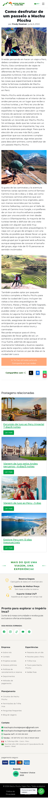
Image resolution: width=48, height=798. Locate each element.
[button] (43, 3)
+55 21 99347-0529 (31, 738)
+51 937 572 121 (17, 738)
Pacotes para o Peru (35, 657)
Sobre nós (7, 652)
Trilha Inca (31, 661)
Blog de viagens (9, 715)
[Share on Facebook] (38, 373)
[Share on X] (31, 373)
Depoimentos (8, 676)
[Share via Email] (45, 376)
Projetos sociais (9, 661)
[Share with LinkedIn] (45, 373)
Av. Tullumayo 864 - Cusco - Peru (17, 741)
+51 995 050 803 (21, 734)
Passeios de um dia (34, 652)
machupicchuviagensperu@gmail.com (22, 731)
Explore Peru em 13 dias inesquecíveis (17, 541)
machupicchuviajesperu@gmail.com (21, 727)
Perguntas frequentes (12, 711)
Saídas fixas (31, 672)
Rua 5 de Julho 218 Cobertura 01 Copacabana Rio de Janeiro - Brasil (24, 745)
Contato (6, 657)
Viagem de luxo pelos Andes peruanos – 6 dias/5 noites (20, 465)
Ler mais (8, 432)
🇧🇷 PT (36, 4)
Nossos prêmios (9, 665)
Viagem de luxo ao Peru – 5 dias (22, 503)
